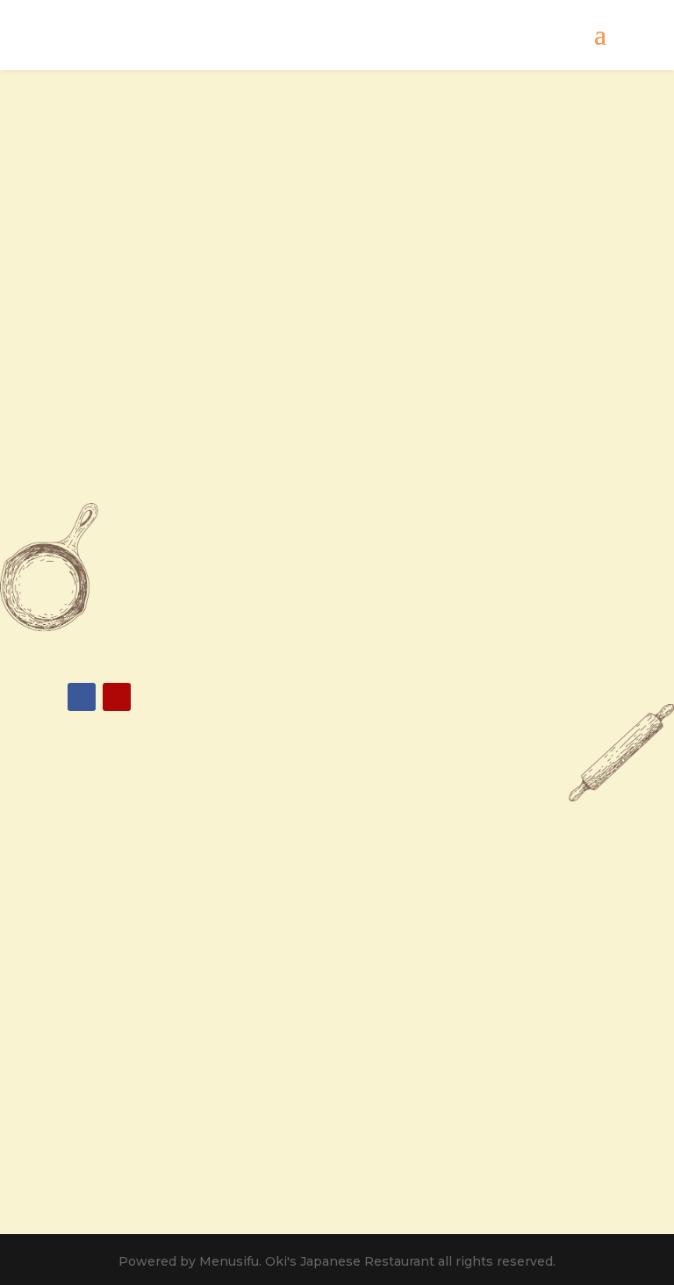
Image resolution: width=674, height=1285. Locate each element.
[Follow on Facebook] (82, 697)
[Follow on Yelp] (117, 697)
